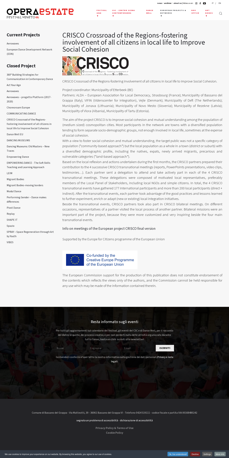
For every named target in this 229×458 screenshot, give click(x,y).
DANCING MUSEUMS (18, 140)
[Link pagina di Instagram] (195, 3)
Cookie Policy (114, 433)
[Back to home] (40, 13)
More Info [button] (220, 454)
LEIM (9, 173)
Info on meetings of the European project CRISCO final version (109, 228)
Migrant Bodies (15, 179)
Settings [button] (207, 454)
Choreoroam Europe (18, 107)
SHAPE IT (12, 220)
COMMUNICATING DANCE (21, 113)
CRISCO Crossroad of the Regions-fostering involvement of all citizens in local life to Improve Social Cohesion (29, 124)
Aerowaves (13, 43)
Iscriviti (164, 348)
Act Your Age (14, 85)
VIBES (10, 242)
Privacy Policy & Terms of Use (114, 428)
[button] (102, 13)
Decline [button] (195, 454)
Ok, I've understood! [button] (178, 454)
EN (220, 3)
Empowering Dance (18, 157)
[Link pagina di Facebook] (199, 3)
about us (178, 3)
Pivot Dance (13, 208)
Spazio (10, 226)
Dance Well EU (15, 134)
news (159, 3)
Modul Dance (14, 191)
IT (213, 3)
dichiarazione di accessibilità (136, 420)
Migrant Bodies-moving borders (25, 185)
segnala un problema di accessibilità (97, 420)
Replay (11, 214)
